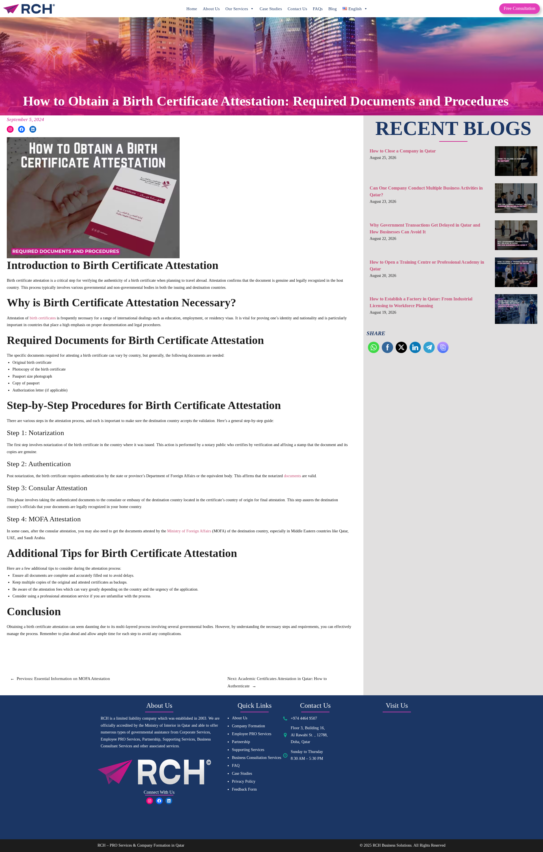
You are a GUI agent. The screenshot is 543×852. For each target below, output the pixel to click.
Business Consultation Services (256, 758)
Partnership (241, 742)
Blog (332, 9)
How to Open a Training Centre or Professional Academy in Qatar (427, 265)
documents (293, 476)
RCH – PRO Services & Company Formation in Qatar (141, 845)
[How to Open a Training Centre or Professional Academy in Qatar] (516, 273)
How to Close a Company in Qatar (403, 151)
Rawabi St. (305, 735)
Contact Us (297, 9)
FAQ (236, 765)
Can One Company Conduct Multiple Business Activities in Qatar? (426, 191)
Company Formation (248, 726)
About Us (211, 9)
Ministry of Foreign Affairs (189, 531)
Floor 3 (297, 728)
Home (191, 9)
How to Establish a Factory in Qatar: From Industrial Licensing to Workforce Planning (421, 302)
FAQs (318, 9)
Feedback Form (244, 789)
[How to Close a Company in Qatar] (516, 162)
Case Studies (271, 9)
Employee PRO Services (251, 734)
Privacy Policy (243, 781)
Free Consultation (519, 8)
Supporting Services (248, 750)
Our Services (236, 9)
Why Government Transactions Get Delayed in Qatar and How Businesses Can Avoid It (425, 228)
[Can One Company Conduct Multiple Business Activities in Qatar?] (516, 199)
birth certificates (43, 318)
